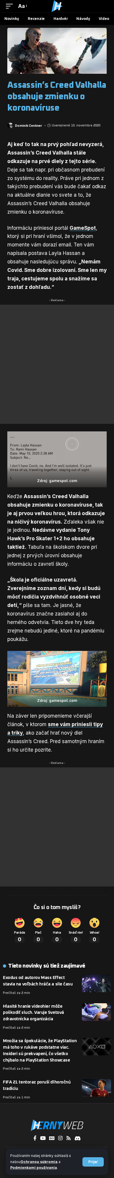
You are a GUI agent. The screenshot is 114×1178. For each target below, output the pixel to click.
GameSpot (83, 228)
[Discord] (77, 1138)
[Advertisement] (57, 364)
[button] (93, 1162)
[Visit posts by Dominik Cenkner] (10, 125)
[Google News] (52, 1138)
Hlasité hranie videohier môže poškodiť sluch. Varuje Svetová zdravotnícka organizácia (33, 1012)
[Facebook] (35, 1138)
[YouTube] (43, 1138)
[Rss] (68, 1138)
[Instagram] (60, 1138)
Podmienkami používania (33, 1167)
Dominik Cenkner (28, 125)
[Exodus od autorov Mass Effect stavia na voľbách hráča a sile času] (96, 983)
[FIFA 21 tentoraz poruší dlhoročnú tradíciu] (96, 1088)
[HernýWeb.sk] (57, 6)
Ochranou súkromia (39, 1162)
